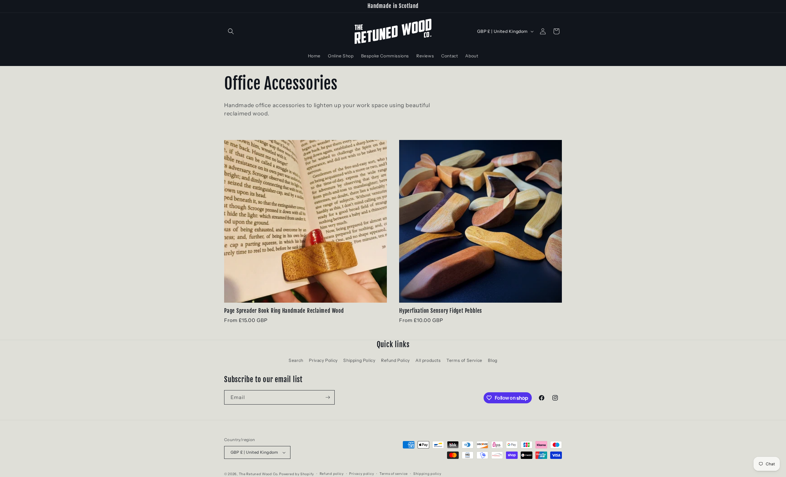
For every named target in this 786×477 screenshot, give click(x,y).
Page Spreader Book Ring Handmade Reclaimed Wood (284, 311)
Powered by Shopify (296, 474)
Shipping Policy (359, 360)
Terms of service (393, 473)
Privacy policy (361, 473)
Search (296, 360)
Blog (492, 360)
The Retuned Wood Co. (258, 474)
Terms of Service (464, 360)
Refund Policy (395, 360)
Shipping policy (427, 473)
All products (428, 360)
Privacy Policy (323, 360)
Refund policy (332, 473)
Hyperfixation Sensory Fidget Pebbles (440, 311)
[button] (231, 31)
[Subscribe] (327, 397)
